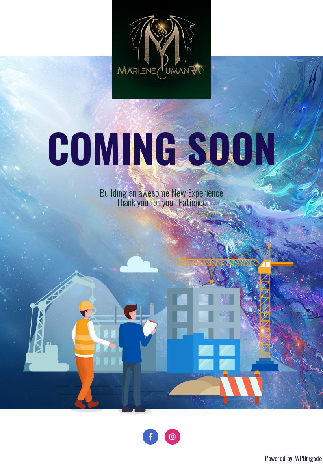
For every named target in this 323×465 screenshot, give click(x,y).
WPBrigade (308, 458)
